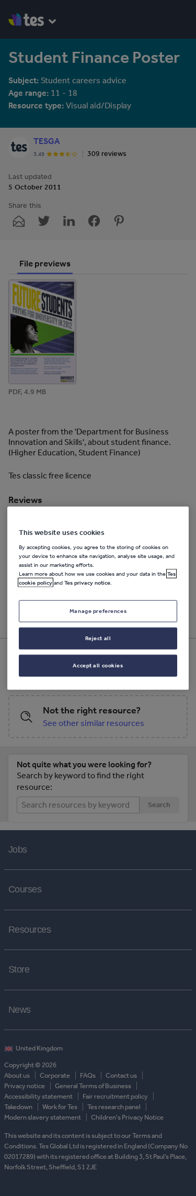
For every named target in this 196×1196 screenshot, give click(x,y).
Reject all (98, 638)
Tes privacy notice (87, 582)
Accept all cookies (98, 665)
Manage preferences (98, 610)
